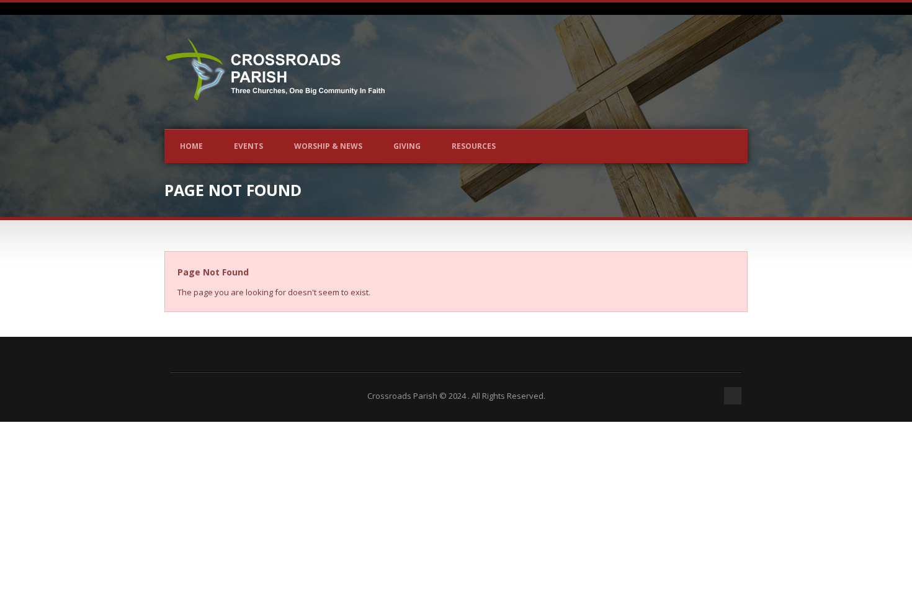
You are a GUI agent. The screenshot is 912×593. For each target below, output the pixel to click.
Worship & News (328, 146)
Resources (474, 146)
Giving (407, 146)
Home (191, 146)
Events (248, 146)
